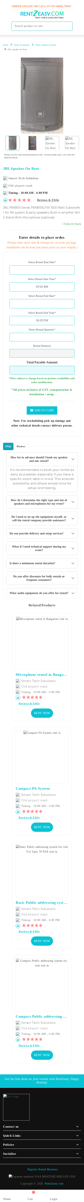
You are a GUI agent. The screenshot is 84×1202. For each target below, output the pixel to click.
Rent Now (42, 713)
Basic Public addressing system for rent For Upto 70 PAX (42, 902)
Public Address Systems (45, 45)
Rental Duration (42, 345)
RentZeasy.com (54, 1183)
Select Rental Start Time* (42, 279)
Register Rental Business (43, 1169)
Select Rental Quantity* (42, 329)
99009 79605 (63, 6)
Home (5, 45)
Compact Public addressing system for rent (42, 1016)
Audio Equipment (22, 45)
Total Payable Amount (42, 362)
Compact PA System (33, 788)
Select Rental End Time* (42, 312)
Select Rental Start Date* (42, 262)
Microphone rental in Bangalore (42, 675)
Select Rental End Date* (42, 296)
